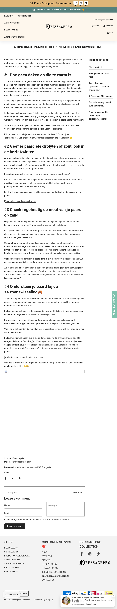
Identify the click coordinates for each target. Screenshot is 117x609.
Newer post (76, 492)
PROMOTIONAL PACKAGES (17, 555)
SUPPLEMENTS (11, 551)
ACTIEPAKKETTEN (12, 23)
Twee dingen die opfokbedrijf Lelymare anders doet (99, 86)
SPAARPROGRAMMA (14, 563)
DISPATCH (47, 560)
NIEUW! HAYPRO (11, 30)
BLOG (44, 552)
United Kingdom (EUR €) (102, 19)
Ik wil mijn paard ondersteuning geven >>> (23, 357)
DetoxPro (27, 341)
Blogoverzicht (95, 67)
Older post (12, 492)
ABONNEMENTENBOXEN (14, 37)
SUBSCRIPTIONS (12, 559)
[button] (114, 10)
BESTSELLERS (11, 548)
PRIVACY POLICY (50, 568)
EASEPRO (8, 16)
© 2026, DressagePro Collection (17, 600)
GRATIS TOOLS (11, 571)
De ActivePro (10, 179)
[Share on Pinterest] (19, 478)
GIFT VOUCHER (11, 567)
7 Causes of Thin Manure (101, 96)
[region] (58, 3)
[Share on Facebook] (5, 478)
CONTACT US (48, 580)
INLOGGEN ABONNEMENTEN (55, 576)
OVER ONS (47, 556)
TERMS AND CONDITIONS (54, 572)
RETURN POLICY (49, 564)
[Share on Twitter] (12, 478)
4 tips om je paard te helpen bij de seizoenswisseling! (98, 115)
